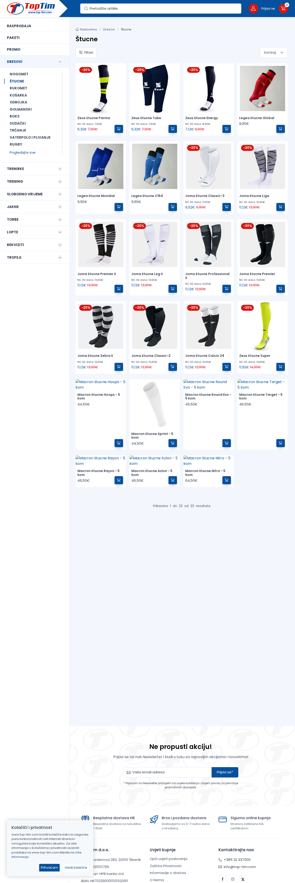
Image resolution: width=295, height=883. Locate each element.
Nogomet (19, 74)
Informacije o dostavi (168, 872)
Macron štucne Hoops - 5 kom (98, 396)
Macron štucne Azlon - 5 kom (151, 473)
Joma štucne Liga (254, 196)
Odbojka (18, 102)
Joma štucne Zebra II (95, 355)
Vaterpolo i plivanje (30, 137)
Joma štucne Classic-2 (151, 355)
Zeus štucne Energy (201, 118)
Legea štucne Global (256, 118)
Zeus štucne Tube (146, 118)
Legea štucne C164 (147, 196)
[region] (34, 444)
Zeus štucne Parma (93, 118)
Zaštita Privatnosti (165, 865)
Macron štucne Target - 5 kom (261, 396)
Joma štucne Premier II (96, 274)
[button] (262, 8)
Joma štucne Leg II (147, 274)
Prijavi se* (225, 772)
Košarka (18, 95)
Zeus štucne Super (254, 355)
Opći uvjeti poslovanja (168, 858)
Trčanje (18, 130)
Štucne (17, 81)
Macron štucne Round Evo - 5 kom (208, 396)
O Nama (157, 879)
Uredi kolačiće (76, 867)
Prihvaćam (49, 867)
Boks (15, 116)
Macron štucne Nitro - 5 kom (205, 473)
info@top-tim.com (239, 866)
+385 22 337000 (237, 859)
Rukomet (18, 88)
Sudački (18, 123)
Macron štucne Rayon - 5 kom (98, 473)
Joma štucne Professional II (207, 276)
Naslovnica (88, 29)
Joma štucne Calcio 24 (204, 355)
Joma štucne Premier (257, 274)
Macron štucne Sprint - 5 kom (152, 435)
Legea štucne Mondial (96, 196)
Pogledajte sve (22, 152)
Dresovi (109, 29)
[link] (34, 26)
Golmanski (21, 109)
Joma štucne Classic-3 (204, 196)
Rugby (16, 144)
